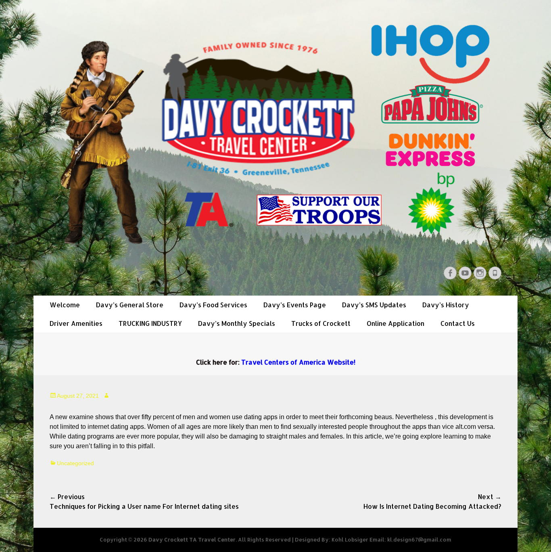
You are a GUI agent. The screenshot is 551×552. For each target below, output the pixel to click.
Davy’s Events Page (294, 304)
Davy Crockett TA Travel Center (192, 539)
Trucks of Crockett (321, 323)
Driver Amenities (76, 323)
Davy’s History (445, 304)
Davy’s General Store (129, 304)
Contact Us (457, 323)
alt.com (465, 426)
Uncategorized (75, 463)
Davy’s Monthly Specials (236, 323)
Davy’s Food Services (213, 304)
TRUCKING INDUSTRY (150, 323)
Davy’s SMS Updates (374, 304)
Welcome (65, 304)
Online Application (395, 323)
